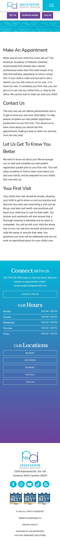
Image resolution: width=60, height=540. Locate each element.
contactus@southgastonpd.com (30, 285)
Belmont (30, 353)
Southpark (30, 360)
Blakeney (30, 367)
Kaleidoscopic (36, 531)
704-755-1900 (15, 277)
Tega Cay (30, 382)
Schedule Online (30, 15)
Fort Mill (30, 374)
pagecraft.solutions (35, 535)
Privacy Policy (30, 525)
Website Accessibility (30, 518)
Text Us (12, 15)
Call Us (47, 15)
